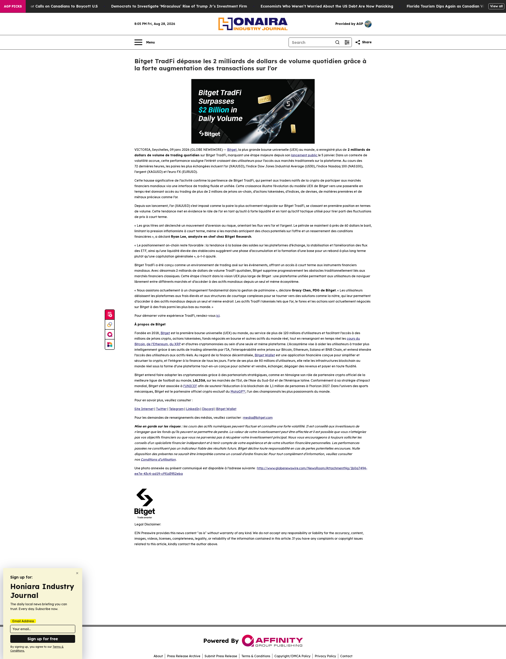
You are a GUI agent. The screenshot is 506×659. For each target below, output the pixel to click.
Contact (346, 656)
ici (218, 316)
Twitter (161, 409)
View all (496, 6)
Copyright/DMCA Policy (292, 656)
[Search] (337, 42)
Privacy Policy (325, 656)
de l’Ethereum (157, 344)
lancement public (304, 155)
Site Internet (144, 409)
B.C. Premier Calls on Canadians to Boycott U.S (55, 6)
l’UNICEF (190, 386)
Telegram (176, 409)
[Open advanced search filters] (347, 42)
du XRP (175, 344)
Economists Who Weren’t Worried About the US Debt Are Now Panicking (327, 6)
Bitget (232, 150)
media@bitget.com (258, 418)
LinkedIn (193, 409)
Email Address (23, 621)
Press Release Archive (183, 656)
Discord (208, 409)
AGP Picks (13, 6)
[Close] (77, 573)
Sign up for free (42, 638)
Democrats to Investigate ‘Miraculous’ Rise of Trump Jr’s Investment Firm (179, 6)
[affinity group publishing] (109, 334)
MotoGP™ (237, 391)
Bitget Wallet (265, 355)
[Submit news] (109, 315)
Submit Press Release (221, 656)
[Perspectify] (109, 325)
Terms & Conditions (255, 656)
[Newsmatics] (109, 344)
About (158, 656)
